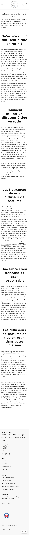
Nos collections (6, 466)
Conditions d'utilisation (8, 483)
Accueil (3, 461)
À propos (4, 469)
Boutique (4, 463)
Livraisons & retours (7, 477)
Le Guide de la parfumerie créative (9, 525)
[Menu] (2, 4)
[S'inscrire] (27, 503)
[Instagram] (6, 453)
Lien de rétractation (7, 489)
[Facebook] (2, 453)
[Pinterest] (9, 453)
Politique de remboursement (10, 486)
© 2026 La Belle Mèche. (6, 529)
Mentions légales (6, 480)
